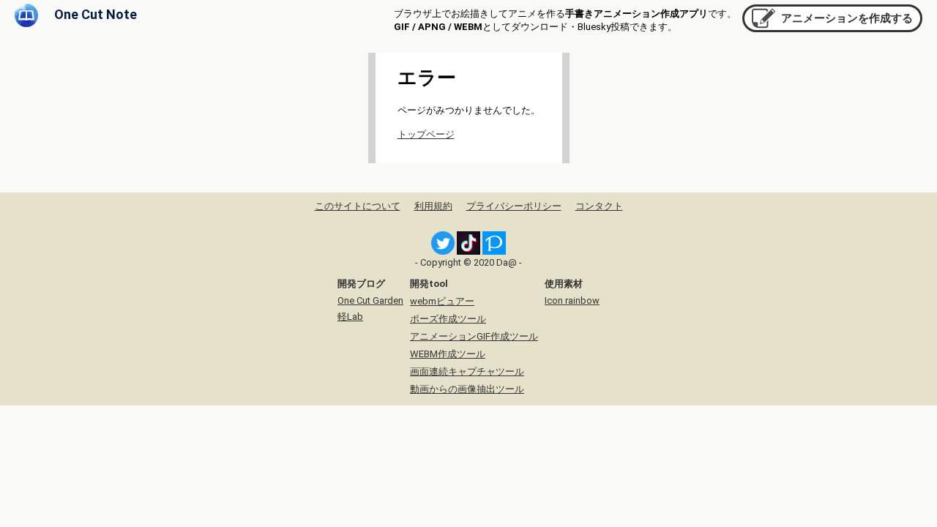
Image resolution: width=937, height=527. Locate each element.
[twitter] (443, 251)
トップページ (426, 134)
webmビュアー (442, 301)
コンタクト (599, 206)
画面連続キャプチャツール (467, 371)
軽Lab (350, 316)
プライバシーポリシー (513, 206)
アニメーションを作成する (847, 18)
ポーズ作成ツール (448, 318)
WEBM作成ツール (447, 353)
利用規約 (433, 206)
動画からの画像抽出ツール (467, 389)
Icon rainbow (572, 300)
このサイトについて (357, 206)
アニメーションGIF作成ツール (474, 336)
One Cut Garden (370, 300)
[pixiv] (494, 251)
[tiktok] (468, 251)
